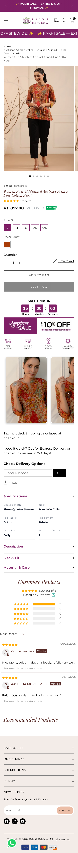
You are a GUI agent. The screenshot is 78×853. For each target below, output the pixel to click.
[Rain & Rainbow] (35, 20)
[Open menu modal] (6, 20)
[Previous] (6, 6)
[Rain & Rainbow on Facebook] (7, 821)
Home (7, 46)
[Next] (72, 6)
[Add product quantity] (19, 263)
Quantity (10, 255)
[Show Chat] (13, 843)
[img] (9, 644)
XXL (44, 227)
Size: (8, 220)
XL (35, 227)
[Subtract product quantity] (7, 263)
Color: (12, 237)
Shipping (32, 433)
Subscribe (65, 810)
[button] (12, 200)
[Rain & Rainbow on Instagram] (15, 821)
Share (14, 483)
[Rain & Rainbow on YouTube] (23, 821)
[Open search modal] (64, 20)
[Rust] (7, 244)
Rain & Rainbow (38, 839)
